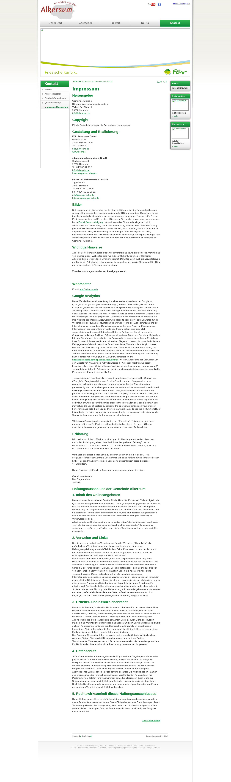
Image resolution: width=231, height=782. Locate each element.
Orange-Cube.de (153, 748)
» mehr (175, 116)
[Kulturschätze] (180, 105)
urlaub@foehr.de (80, 148)
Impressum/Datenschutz (102, 81)
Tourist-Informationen (55, 98)
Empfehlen (86, 736)
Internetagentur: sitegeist (84, 173)
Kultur (145, 23)
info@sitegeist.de (80, 170)
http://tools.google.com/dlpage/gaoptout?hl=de (95, 359)
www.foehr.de (79, 151)
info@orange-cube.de (83, 195)
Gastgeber (85, 23)
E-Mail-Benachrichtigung (90, 222)
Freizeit (115, 23)
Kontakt (175, 23)
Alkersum (77, 81)
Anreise (48, 89)
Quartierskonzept (53, 102)
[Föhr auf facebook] (160, 4)
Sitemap (111, 748)
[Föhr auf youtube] (153, 4)
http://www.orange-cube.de (85, 198)
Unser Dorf (55, 23)
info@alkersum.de (81, 113)
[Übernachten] (180, 133)
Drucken (75, 736)
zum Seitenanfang (151, 720)
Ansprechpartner (53, 94)
